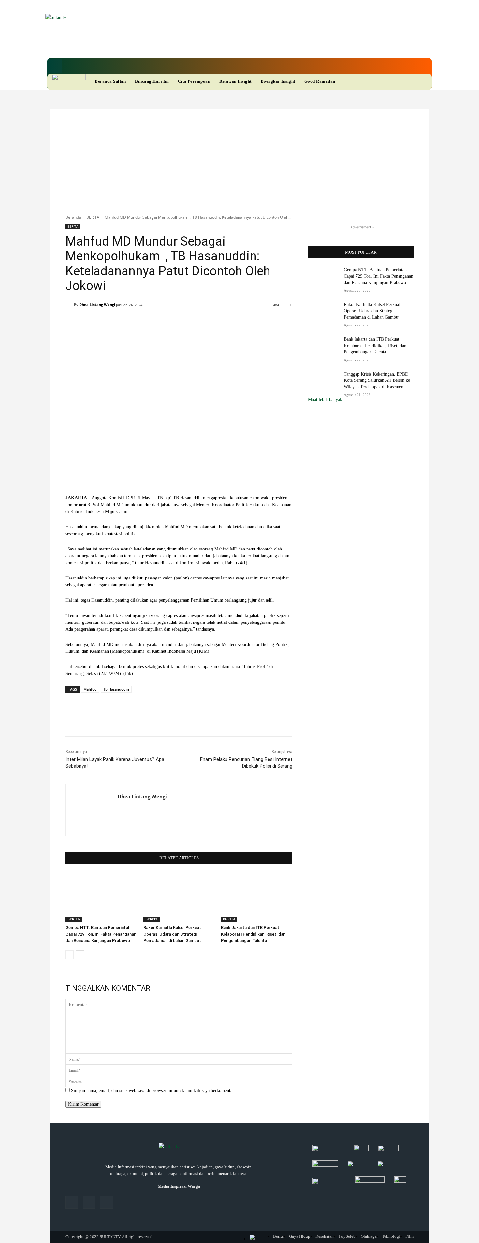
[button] (54, 66)
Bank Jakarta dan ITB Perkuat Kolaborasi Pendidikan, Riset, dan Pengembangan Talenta (253, 934)
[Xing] (120, 808)
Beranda (73, 217)
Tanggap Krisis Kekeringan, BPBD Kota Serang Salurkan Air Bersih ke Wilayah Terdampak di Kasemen (377, 380)
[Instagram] (89, 1202)
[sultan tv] (178, 1147)
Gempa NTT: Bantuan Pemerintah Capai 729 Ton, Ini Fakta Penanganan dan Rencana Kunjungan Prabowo (100, 934)
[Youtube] (228, 45)
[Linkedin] (206, 45)
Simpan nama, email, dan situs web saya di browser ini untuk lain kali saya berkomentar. (153, 1090)
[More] (259, 321)
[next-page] (80, 954)
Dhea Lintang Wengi (97, 304)
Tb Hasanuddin (116, 689)
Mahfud (90, 689)
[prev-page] (69, 954)
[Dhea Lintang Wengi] (69, 304)
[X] (217, 45)
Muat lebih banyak (325, 399)
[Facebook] (194, 45)
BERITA (92, 217)
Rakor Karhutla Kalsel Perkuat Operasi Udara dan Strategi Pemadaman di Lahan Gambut (172, 934)
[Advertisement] (239, 158)
